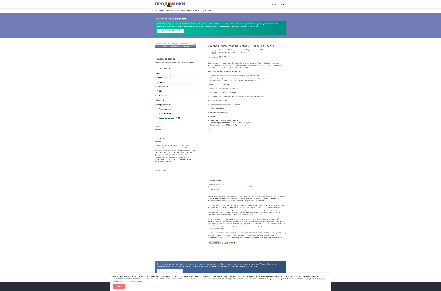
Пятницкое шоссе (165, 109)
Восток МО (160, 82)
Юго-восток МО (162, 86)
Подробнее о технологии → (171, 31)
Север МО (160, 73)
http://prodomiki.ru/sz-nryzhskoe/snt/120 (237, 187)
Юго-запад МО (162, 95)
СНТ (282, 4)
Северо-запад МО (163, 104)
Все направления (163, 69)
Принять (118, 286)
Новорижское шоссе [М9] (169, 118)
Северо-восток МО (163, 78)
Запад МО (160, 100)
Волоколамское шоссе (168, 113)
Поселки (273, 4)
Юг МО (159, 91)
